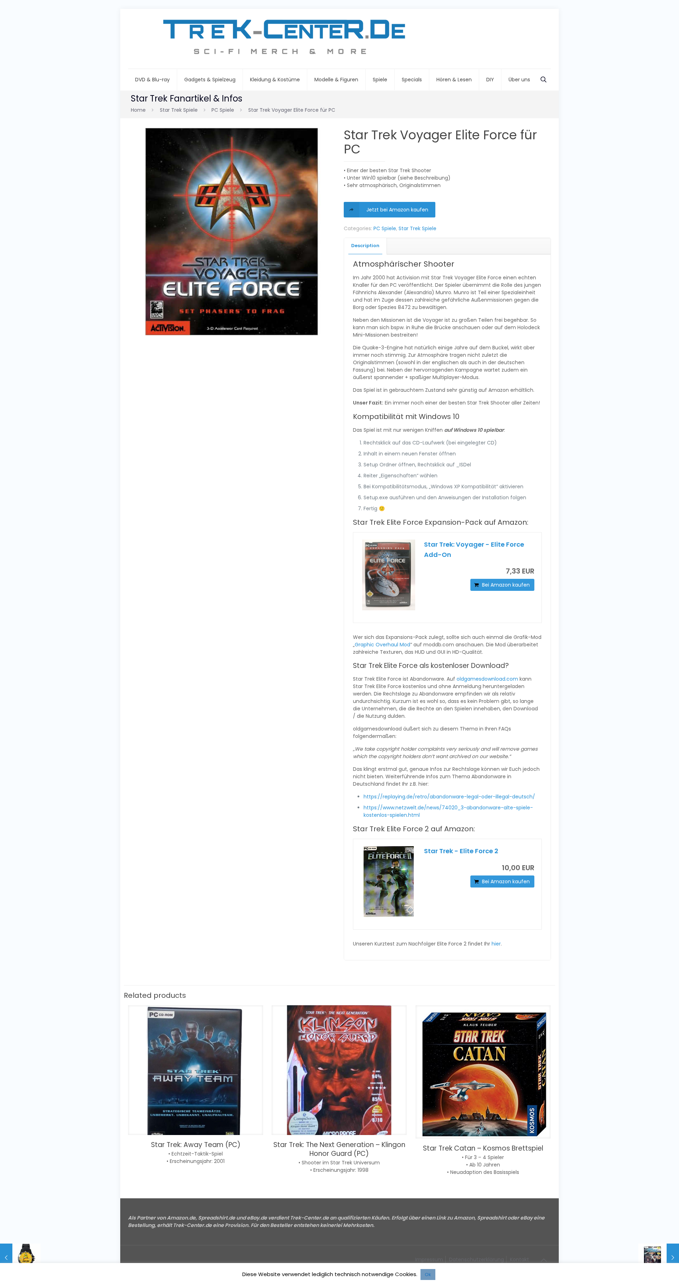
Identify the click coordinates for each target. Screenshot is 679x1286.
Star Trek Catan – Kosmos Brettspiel (483, 1148)
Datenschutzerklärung (476, 1259)
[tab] (365, 246)
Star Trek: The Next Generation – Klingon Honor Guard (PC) (339, 1149)
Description (365, 245)
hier (496, 943)
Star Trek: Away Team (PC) (195, 1145)
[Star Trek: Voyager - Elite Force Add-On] (388, 575)
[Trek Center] (280, 39)
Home (138, 110)
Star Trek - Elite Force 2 (461, 850)
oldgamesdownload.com (487, 678)
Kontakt (519, 1259)
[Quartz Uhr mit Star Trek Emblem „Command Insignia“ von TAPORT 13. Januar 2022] (20, 1258)
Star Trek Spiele (179, 110)
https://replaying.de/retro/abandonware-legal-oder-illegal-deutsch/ (449, 796)
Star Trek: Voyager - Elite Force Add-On (474, 549)
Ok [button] (428, 1274)
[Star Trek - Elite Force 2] (388, 881)
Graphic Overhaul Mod (382, 644)
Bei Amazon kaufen (506, 584)
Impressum (429, 1259)
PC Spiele (222, 110)
